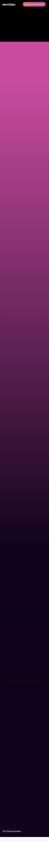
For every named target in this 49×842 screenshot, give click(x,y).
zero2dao (8, 4)
